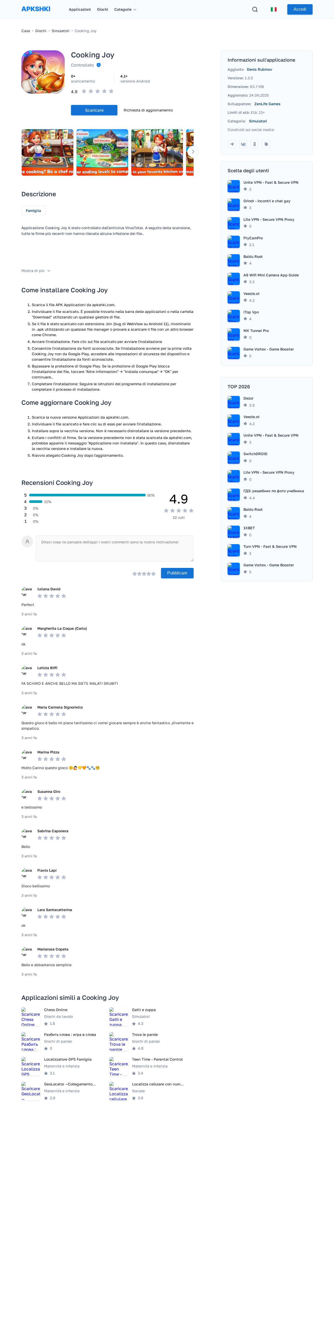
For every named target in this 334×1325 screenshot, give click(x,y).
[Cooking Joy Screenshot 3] (157, 152)
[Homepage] (35, 14)
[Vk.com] (243, 144)
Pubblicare (177, 573)
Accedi (300, 9)
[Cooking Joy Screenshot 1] (47, 152)
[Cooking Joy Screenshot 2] (102, 152)
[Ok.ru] (254, 144)
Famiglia (33, 210)
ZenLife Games (267, 104)
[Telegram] (232, 144)
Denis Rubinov (259, 69)
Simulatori (258, 121)
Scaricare (94, 110)
